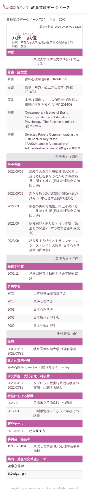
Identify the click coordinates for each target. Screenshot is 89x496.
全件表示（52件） (68, 258)
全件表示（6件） (69, 333)
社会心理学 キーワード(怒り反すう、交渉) (38, 367)
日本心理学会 (43, 309)
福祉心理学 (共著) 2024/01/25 (46, 79)
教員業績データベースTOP (26, 19)
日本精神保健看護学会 (49, 293)
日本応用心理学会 (46, 317)
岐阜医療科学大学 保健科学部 (54, 349)
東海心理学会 (43, 301)
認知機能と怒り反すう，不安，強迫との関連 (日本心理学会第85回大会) (54, 228)
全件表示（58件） (68, 156)
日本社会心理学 (44, 325)
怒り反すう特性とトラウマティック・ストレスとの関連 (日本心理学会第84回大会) (54, 245)
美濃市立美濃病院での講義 (52, 403)
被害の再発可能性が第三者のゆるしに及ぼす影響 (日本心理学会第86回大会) (54, 210)
